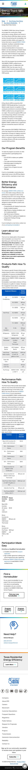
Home (3, 21)
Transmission (6, 734)
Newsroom (5, 708)
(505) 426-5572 (8, 641)
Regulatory (5, 717)
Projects (5, 731)
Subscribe (12, 757)
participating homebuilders (12, 225)
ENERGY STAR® (21, 42)
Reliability (5, 740)
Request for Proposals (9, 724)
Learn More (9, 664)
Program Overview (21, 609)
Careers (4, 704)
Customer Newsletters (9, 711)
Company (5, 698)
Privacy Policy (21, 762)
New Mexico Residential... (10, 23)
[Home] (14, 4)
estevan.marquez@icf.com (11, 643)
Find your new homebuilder (13, 595)
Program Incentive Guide (8, 610)
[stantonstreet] (19, 767)
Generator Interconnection (11, 737)
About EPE (5, 701)
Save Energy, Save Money (16, 21)
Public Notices (6, 721)
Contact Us (5, 744)
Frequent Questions (8, 714)
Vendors (5, 727)
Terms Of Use (14, 763)
